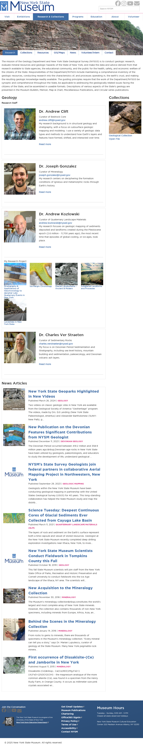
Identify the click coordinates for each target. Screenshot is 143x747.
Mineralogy (69, 597)
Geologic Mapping (73, 484)
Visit (7, 16)
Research (10, 52)
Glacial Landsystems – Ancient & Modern (66, 287)
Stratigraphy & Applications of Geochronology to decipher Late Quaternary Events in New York (14, 291)
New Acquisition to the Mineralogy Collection (60, 590)
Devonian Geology (72, 441)
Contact (109, 52)
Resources (43, 52)
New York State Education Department (31, 722)
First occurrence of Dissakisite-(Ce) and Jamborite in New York (61, 659)
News (73, 52)
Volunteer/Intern (90, 52)
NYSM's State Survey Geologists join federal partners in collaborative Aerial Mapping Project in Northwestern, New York (64, 472)
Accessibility (68, 728)
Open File (114, 139)
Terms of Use (68, 724)
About (115, 16)
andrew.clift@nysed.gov (52, 120)
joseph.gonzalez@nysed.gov (54, 175)
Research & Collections (51, 16)
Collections (26, 52)
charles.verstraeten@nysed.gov (56, 343)
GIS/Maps (59, 52)
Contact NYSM (69, 731)
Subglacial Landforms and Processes (91, 287)
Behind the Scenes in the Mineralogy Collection (62, 623)
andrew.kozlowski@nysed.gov (55, 223)
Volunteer (133, 16)
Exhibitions (23, 16)
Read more (45, 144)
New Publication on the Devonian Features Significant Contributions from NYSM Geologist (60, 432)
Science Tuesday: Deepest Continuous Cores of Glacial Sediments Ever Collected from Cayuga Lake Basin (63, 515)
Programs (77, 16)
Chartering (67, 713)
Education (96, 16)
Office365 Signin (70, 717)
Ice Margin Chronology (41, 286)
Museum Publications (73, 710)
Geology (63, 401)
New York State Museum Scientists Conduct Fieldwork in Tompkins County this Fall (60, 556)
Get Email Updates (72, 706)
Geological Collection (120, 135)
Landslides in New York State (13, 323)
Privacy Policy (69, 721)
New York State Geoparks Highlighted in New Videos (63, 393)
